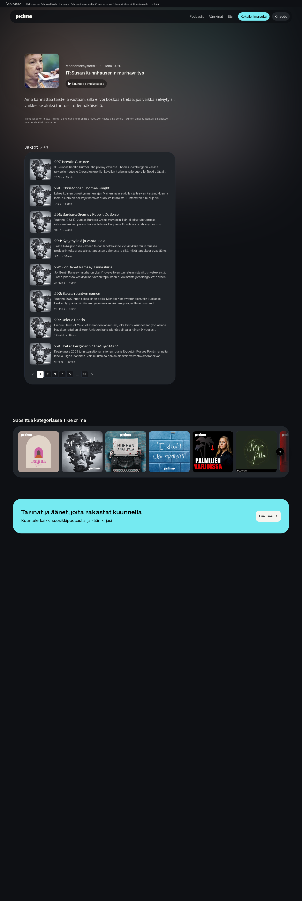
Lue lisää (154, 4)
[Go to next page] (92, 374)
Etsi (230, 16)
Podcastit (196, 16)
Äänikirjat (216, 16)
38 (84, 374)
